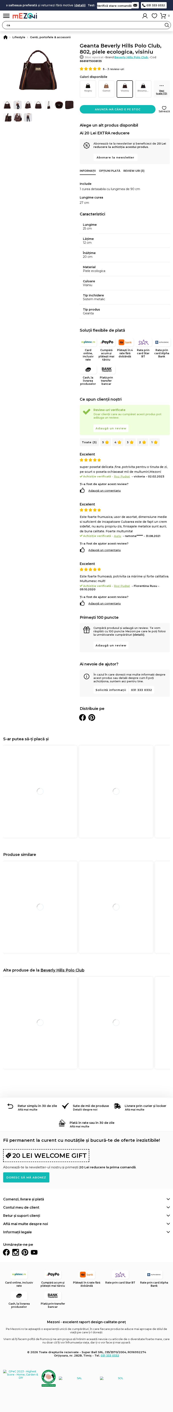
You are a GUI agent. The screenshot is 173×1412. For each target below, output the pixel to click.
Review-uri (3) (134, 170)
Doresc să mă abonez (26, 1177)
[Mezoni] (5, 37)
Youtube (34, 1252)
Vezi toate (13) (161, 92)
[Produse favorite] (154, 16)
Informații (88, 170)
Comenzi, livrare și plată (23, 1199)
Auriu (117, 536)
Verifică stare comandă (114, 5)
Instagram (15, 1252)
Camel (106, 90)
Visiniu (125, 90)
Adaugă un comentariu (104, 490)
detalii (71, 5)
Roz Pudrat (122, 476)
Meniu (6, 16)
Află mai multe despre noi (25, 1224)
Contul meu (145, 16)
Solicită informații (111, 690)
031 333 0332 (155, 5)
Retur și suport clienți (21, 1216)
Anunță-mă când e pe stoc (118, 109)
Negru (88, 90)
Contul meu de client (21, 1207)
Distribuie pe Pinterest (91, 717)
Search (167, 25)
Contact (135, 5)
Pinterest (25, 1252)
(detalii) (138, 634)
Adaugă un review (111, 428)
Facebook (6, 1252)
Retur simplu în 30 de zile (37, 1106)
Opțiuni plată (109, 170)
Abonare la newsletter (115, 157)
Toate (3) (89, 442)
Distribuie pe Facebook (82, 717)
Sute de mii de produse (91, 1106)
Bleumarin (144, 90)
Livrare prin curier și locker (145, 1106)
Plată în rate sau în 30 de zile (92, 1123)
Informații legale (17, 1232)
